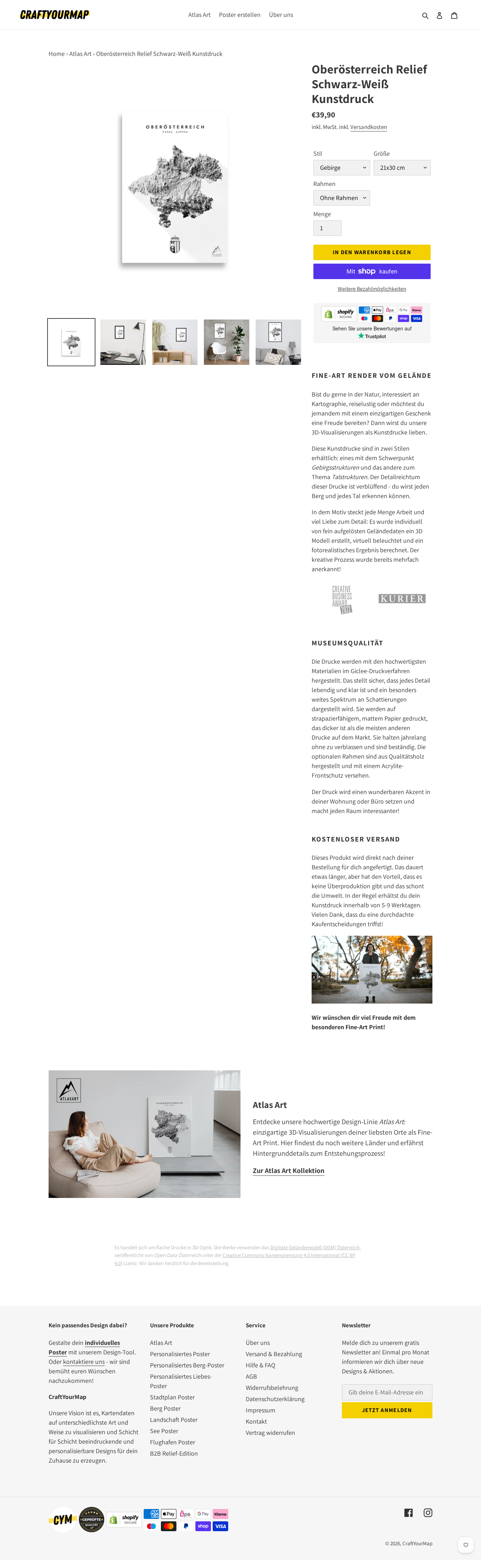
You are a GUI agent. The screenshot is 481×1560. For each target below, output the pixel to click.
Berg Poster (165, 1408)
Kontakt (256, 1421)
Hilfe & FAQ (260, 1365)
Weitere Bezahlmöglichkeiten (372, 288)
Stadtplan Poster (172, 1397)
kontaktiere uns (84, 1362)
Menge (322, 214)
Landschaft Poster (174, 1420)
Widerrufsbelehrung (272, 1388)
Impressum (260, 1410)
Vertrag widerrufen (270, 1433)
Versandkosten (368, 127)
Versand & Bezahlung (274, 1354)
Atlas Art (80, 54)
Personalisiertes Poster (180, 1354)
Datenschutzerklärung (275, 1399)
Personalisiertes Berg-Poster (187, 1365)
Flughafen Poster (172, 1442)
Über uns (258, 1343)
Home (57, 54)
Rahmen (324, 184)
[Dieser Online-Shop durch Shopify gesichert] (339, 315)
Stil (317, 153)
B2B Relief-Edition (174, 1453)
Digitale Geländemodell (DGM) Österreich (315, 1247)
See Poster (164, 1431)
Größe (382, 153)
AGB (251, 1376)
